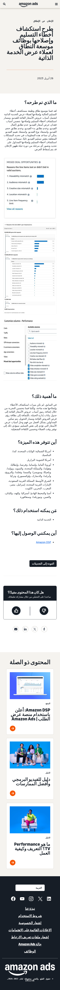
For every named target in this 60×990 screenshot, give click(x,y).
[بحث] (4, 4)
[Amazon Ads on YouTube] (22, 899)
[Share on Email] (16, 629)
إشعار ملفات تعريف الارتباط (30, 937)
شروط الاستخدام (30, 916)
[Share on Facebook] (44, 629)
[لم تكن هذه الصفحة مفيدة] (43, 611)
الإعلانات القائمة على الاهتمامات (30, 930)
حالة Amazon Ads (30, 944)
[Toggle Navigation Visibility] (56, 4)
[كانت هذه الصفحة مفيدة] (16, 611)
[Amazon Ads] (30, 4)
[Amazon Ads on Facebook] (13, 899)
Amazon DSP (43, 542)
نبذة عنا (30, 909)
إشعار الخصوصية (30, 923)
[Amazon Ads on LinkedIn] (49, 899)
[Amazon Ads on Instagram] (31, 899)
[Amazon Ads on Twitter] (40, 899)
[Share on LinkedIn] (25, 629)
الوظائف (30, 951)
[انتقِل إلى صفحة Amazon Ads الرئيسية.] (30, 969)
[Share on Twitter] (35, 629)
